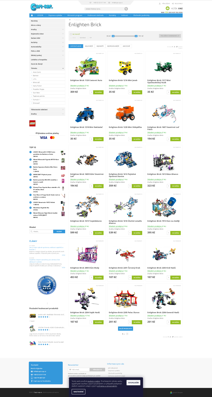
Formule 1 (36, 100)
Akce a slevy (36, 25)
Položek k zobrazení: (170, 36)
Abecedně (126, 46)
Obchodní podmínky (141, 15)
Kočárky (34, 42)
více (63, 255)
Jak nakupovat (113, 368)
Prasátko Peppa (38, 89)
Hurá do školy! (37, 64)
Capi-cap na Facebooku (42, 381)
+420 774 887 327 (39, 378)
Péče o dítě (35, 51)
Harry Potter (37, 86)
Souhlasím (133, 382)
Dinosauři (36, 103)
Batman (35, 75)
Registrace (179, 4)
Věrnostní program (74, 15)
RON (181, 12)
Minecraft (36, 82)
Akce (74, 38)
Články (33, 241)
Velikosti (124, 15)
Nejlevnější (89, 46)
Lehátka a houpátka (39, 60)
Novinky (34, 21)
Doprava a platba (55, 15)
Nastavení (78, 391)
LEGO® (40, 15)
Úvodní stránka (32, 15)
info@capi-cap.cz (39, 371)
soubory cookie (93, 381)
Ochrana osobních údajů (116, 376)
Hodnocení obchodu (96, 15)
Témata (34, 68)
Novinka (83, 38)
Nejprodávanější (113, 46)
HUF (173, 12)
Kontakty (112, 15)
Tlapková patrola (38, 96)
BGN (162, 12)
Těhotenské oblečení (39, 110)
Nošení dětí (35, 38)
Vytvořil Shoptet (177, 392)
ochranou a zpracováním (107, 386)
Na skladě (76, 34)
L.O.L (35, 79)
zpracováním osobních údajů (77, 376)
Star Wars (36, 93)
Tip (91, 38)
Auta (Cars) (37, 72)
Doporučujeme (75, 46)
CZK (166, 12)
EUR (170, 12)
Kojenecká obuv (37, 34)
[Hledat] (126, 9)
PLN (177, 12)
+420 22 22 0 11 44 (39, 375)
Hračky (34, 29)
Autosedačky (36, 47)
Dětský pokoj (36, 55)
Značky (34, 114)
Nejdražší (100, 46)
